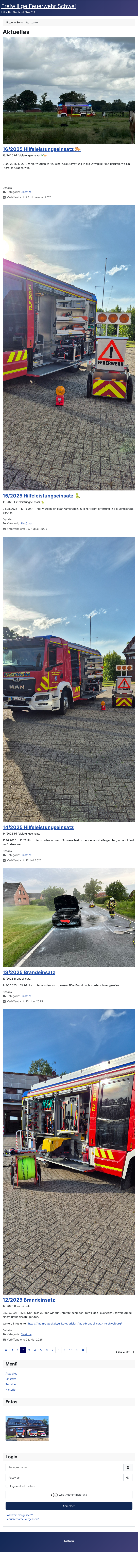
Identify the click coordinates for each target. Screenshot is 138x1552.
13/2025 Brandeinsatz (29, 972)
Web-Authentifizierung (72, 1494)
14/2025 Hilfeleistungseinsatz (38, 827)
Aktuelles (11, 1373)
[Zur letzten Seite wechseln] (83, 1350)
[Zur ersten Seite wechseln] (6, 1350)
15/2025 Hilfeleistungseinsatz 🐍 (42, 496)
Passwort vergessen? (19, 1515)
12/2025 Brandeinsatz (29, 1300)
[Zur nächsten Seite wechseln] (77, 1350)
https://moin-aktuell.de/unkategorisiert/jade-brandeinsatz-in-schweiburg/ (75, 1323)
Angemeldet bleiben (22, 1486)
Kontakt (69, 1540)
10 (70, 1350)
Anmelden (69, 1506)
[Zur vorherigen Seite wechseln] (12, 1350)
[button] (69, 176)
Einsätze (26, 192)
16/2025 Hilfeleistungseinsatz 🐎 (42, 149)
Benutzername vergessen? (22, 1519)
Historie (10, 1389)
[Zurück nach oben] (132, 1545)
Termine (11, 1384)
